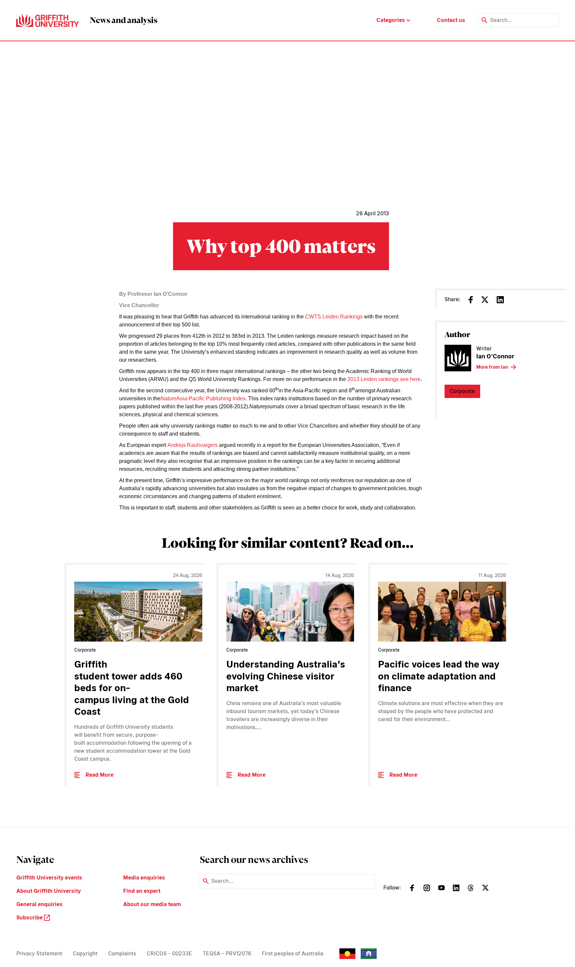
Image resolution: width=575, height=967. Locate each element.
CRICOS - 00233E (169, 953)
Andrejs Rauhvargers (192, 445)
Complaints (122, 953)
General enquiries (39, 904)
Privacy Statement (39, 953)
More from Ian (492, 367)
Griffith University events (49, 877)
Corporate (462, 391)
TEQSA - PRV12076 (227, 953)
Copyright (85, 953)
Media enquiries (144, 877)
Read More (99, 775)
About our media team (152, 904)
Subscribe (30, 917)
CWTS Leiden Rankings (334, 316)
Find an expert (141, 891)
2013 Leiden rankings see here (384, 379)
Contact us (451, 20)
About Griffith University (48, 891)
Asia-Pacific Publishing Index (211, 398)
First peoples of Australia (292, 953)
